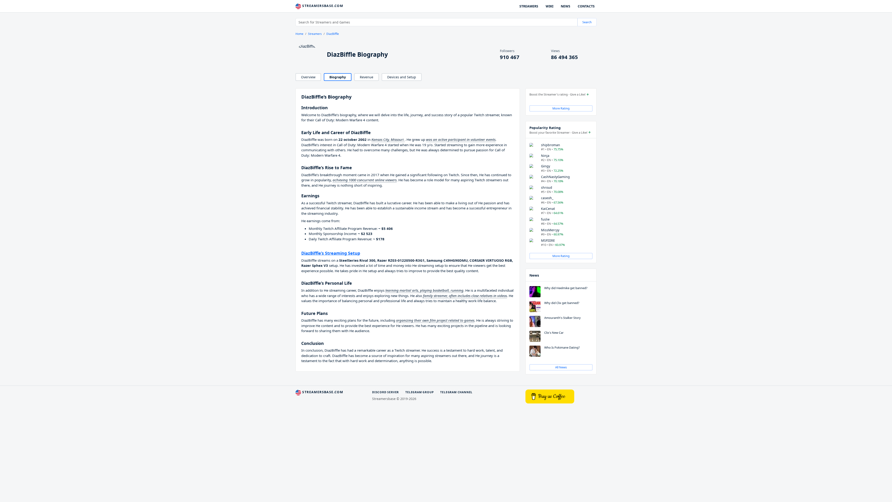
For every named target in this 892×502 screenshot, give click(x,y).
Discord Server (385, 392)
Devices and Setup (401, 77)
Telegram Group (419, 392)
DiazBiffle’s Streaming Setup (330, 253)
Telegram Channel (456, 392)
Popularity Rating (545, 127)
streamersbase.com (322, 5)
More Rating (561, 108)
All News (561, 367)
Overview (308, 77)
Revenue (366, 77)
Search (587, 22)
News (534, 275)
